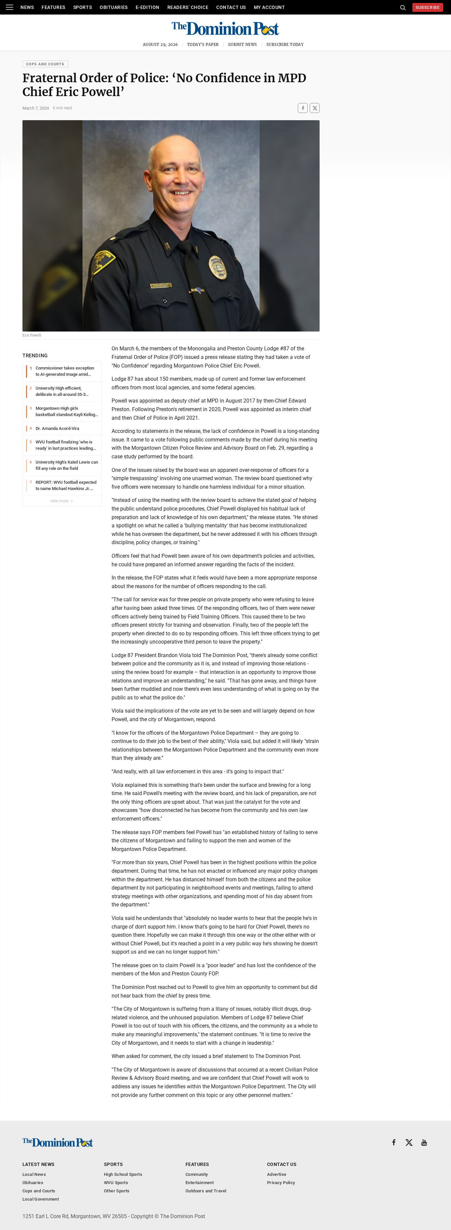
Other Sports (117, 1190)
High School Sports (123, 1174)
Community (197, 1174)
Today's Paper (203, 44)
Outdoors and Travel (206, 1190)
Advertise (277, 1174)
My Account (269, 7)
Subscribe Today (285, 44)
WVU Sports (116, 1182)
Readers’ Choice (187, 7)
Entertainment (200, 1182)
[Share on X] (315, 108)
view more (59, 501)
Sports (82, 7)
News (27, 7)
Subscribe (428, 7)
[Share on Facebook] (303, 108)
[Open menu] (10, 7)
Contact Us (231, 7)
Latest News (38, 1164)
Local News (34, 1174)
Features (53, 7)
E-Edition (147, 7)
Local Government (40, 1199)
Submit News (242, 44)
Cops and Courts (45, 64)
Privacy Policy (281, 1182)
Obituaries (114, 7)
